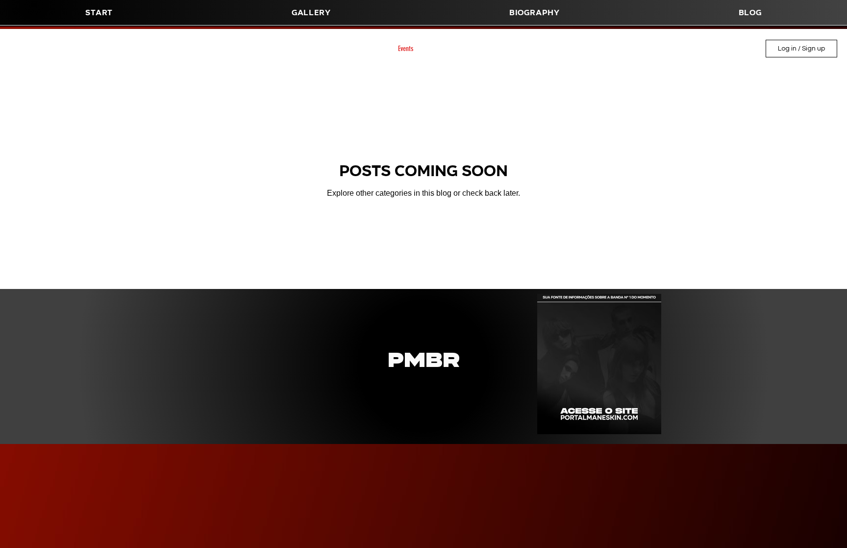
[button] (535, 12)
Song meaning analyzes (164, 48)
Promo (325, 48)
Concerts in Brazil (277, 48)
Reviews (442, 48)
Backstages (551, 48)
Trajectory (224, 48)
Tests (591, 48)
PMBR (511, 48)
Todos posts (24, 48)
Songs (109, 48)
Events (405, 48)
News (478, 48)
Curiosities (365, 48)
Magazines (70, 48)
